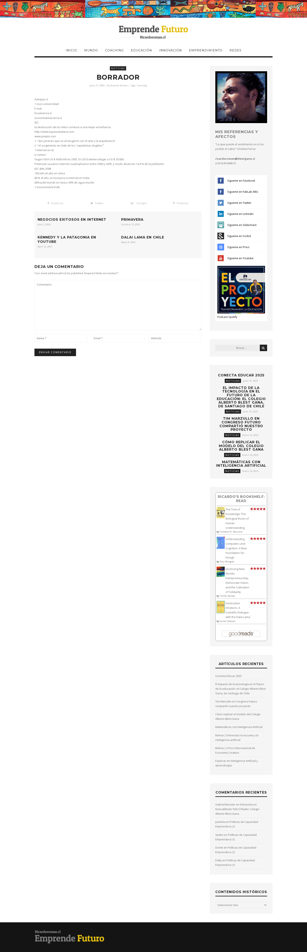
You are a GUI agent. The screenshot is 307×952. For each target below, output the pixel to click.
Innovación (170, 50)
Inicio (71, 50)
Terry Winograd (226, 561)
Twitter (99, 203)
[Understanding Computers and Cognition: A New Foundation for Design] (221, 548)
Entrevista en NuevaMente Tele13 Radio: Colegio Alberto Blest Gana (237, 809)
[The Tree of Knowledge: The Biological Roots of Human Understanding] (221, 517)
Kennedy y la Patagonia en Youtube (67, 239)
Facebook (57, 203)
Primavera (132, 220)
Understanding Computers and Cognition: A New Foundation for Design (236, 548)
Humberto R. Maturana (230, 531)
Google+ (141, 203)
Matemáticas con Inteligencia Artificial (241, 464)
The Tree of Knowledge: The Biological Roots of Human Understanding (237, 518)
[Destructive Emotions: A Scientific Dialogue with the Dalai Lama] (221, 612)
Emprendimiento (205, 50)
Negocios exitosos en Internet (72, 220)
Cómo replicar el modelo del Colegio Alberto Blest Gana (241, 445)
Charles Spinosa (227, 595)
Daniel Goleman (227, 621)
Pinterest (182, 203)
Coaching (114, 50)
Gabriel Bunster (225, 804)
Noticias (118, 68)
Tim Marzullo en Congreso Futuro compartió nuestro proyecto (241, 424)
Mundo (91, 50)
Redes (235, 50)
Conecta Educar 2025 (241, 375)
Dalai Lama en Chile (142, 237)
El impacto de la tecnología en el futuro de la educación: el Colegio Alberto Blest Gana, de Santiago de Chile (241, 397)
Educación (141, 50)
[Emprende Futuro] (154, 32)
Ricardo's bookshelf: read (241, 499)
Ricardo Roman (119, 85)
